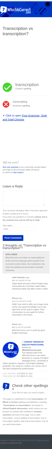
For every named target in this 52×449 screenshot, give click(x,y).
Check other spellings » (30, 387)
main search (18, 172)
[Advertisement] (25, 57)
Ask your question (10, 167)
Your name (7, 225)
